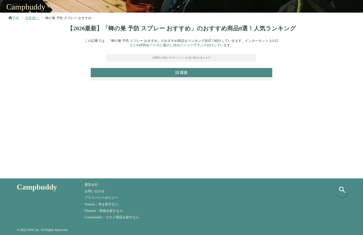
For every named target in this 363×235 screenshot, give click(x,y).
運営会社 (91, 184)
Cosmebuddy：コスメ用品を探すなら (111, 217)
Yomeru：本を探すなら (101, 204)
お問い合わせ (94, 191)
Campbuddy (25, 6)
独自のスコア (183, 45)
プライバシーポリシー (101, 197)
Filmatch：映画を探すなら (103, 210)
